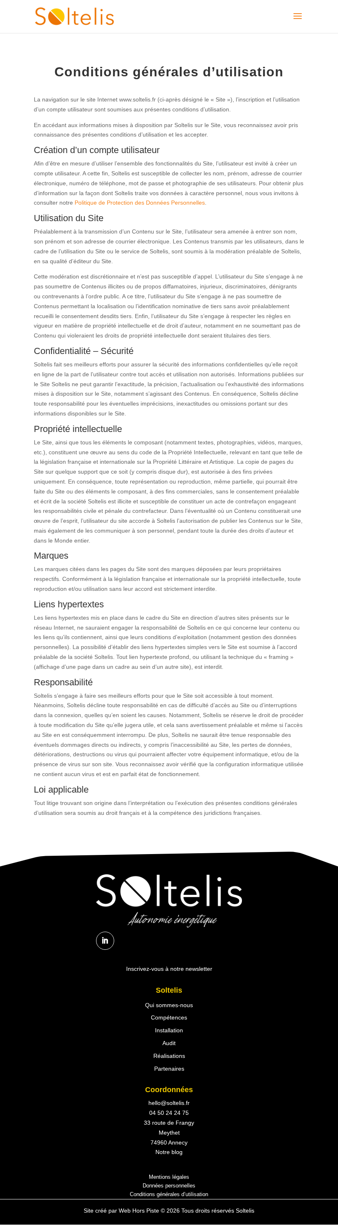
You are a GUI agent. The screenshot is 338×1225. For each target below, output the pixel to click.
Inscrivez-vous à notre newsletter (169, 968)
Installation (169, 1030)
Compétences (169, 1017)
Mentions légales (169, 1177)
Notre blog (169, 1152)
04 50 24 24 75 (169, 1112)
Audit (169, 1043)
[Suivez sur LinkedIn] (105, 941)
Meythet (169, 1132)
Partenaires (169, 1068)
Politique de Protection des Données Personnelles (140, 202)
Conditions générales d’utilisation (169, 1194)
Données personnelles (169, 1186)
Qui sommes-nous (169, 1005)
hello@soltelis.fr (169, 1103)
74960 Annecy (169, 1142)
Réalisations (169, 1056)
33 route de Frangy (169, 1122)
